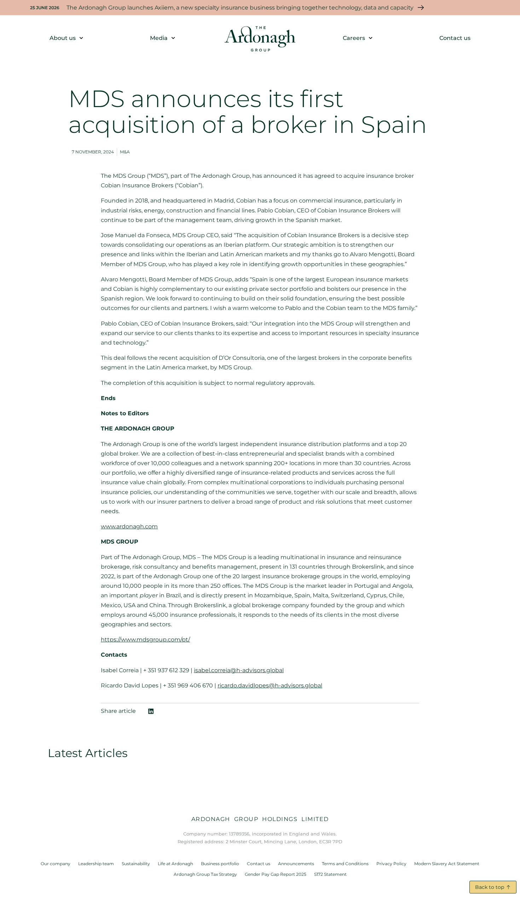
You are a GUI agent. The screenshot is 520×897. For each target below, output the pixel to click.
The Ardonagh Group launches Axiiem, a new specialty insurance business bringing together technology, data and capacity (240, 7)
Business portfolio (220, 863)
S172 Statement (330, 874)
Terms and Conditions (345, 863)
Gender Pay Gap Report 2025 (275, 874)
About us (63, 38)
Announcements (296, 863)
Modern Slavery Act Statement (446, 863)
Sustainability (136, 863)
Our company (55, 863)
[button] (151, 711)
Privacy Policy (391, 863)
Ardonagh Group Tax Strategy (205, 874)
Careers (354, 38)
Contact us (454, 38)
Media (159, 38)
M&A (125, 151)
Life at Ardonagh (175, 863)
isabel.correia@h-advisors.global (239, 670)
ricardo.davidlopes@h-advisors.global (270, 685)
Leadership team (96, 863)
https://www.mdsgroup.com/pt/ (145, 639)
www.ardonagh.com (129, 526)
